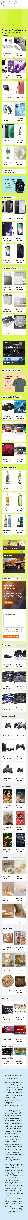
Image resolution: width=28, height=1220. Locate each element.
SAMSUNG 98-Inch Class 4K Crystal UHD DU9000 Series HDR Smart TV (20, 416)
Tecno (6, 1182)
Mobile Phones (8, 197)
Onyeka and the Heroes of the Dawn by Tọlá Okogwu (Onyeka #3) (7, 805)
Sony (12, 1182)
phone (15, 1165)
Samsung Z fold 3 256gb (7, 216)
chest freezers (8, 1159)
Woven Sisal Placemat (7, 990)
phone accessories (9, 1192)
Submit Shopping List (11, 636)
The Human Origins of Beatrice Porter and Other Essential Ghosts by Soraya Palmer (20, 827)
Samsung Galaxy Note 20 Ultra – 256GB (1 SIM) (7, 238)
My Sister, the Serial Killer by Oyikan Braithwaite (7, 849)
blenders (15, 1159)
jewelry (15, 1118)
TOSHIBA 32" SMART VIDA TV (20, 459)
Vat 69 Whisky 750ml (7, 487)
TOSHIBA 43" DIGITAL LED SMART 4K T (7, 459)
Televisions (7, 999)
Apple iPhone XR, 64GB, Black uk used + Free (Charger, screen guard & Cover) (20, 260)
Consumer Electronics (11, 268)
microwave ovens (9, 1157)
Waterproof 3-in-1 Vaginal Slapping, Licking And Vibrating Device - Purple (20, 75)
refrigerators (17, 1157)
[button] (3, 19)
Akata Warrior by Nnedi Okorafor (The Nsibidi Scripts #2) (20, 805)
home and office (17, 1151)
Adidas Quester (19, 664)
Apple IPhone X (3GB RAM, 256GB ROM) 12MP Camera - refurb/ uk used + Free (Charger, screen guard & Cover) (20, 238)
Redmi (19, 1182)
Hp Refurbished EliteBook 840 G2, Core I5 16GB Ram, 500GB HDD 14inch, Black (7, 97)
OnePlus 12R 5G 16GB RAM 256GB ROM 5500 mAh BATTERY (20, 119)
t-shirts (10, 1125)
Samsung (14, 1180)
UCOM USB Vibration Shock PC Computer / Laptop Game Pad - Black (20, 757)
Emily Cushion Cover (7, 947)
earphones (8, 1195)
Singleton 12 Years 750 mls (20, 530)
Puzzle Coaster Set (20, 969)
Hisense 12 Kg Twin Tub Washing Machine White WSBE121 (7, 331)
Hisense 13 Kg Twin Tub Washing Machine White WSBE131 (7, 309)
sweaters (10, 1118)
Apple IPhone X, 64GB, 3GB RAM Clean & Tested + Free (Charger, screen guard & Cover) (7, 260)
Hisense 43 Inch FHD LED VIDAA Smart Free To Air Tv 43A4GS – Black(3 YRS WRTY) (20, 1061)
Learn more (8, 602)
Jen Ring (5, 898)
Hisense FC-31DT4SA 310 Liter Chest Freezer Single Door (7, 287)
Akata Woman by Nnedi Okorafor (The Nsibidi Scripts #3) (7, 827)
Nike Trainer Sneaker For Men (7, 664)
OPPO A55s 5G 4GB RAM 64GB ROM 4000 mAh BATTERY (7, 140)
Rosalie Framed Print (7, 969)
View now (8, 189)
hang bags (17, 1133)
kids (12, 1121)
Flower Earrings (7, 920)
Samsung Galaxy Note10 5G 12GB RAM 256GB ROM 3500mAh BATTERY (20, 97)
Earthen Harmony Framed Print (20, 947)
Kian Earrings (6, 876)
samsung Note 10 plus (20, 216)
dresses (11, 1126)
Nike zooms (6, 686)
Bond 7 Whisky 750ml (7, 508)
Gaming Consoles (9, 716)
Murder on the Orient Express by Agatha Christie (20, 849)
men (21, 1120)
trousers (14, 1125)
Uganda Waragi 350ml (20, 140)
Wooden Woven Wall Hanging (20, 990)
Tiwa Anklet (19, 920)
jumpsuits (19, 1126)
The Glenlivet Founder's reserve (7, 530)
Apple (9, 1182)
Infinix (18, 1180)
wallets (6, 1134)
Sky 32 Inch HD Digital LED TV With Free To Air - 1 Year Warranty (20, 1039)
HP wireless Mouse (7, 119)
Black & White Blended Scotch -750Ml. (20, 487)
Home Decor (7, 928)
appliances (16, 1149)
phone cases (20, 1193)
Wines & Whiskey (9, 468)
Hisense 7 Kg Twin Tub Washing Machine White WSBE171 (20, 309)
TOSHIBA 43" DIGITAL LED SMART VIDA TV (20, 438)
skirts (15, 1126)
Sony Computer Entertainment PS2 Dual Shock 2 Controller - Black (7, 735)
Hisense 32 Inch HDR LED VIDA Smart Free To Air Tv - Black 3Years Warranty (7, 1039)
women (6, 1121)
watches (7, 1133)
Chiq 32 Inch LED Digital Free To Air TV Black (20, 1018)
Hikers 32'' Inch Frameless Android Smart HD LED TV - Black (7, 1061)
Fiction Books (8, 787)
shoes (6, 1118)
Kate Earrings (19, 876)
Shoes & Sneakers (9, 645)
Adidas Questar (19, 686)
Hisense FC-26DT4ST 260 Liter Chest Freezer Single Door (20, 287)
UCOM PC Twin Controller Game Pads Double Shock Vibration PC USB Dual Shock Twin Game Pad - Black (20, 735)
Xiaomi (16, 1182)
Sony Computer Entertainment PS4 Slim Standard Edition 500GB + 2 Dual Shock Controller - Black (7, 757)
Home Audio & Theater (11, 397)
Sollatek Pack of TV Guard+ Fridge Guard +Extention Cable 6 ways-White (7, 53)
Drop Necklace (19, 898)
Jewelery (5, 857)
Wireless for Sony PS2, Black (7, 778)
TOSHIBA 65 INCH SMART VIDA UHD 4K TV (7, 438)
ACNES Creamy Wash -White (7, 162)
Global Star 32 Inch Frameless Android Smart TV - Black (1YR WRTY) (7, 1018)
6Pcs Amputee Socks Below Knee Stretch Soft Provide (20, 53)
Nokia (10, 1180)
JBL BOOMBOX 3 (7, 416)
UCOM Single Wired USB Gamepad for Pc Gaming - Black (20, 778)
